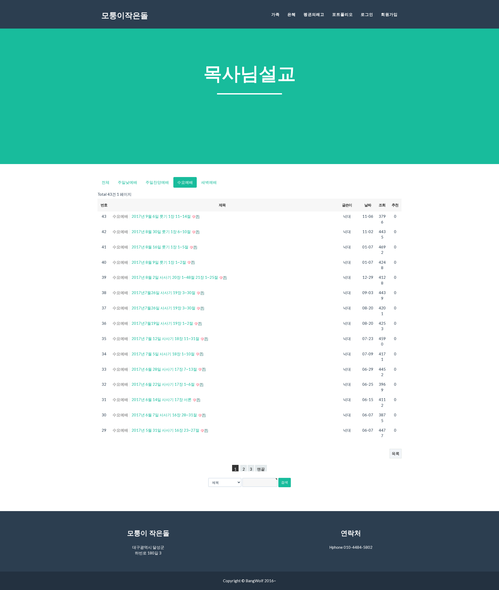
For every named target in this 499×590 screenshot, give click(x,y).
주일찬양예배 (157, 182)
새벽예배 (209, 182)
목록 (395, 453)
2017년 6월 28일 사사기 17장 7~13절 (165, 369)
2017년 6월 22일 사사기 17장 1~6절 (163, 384)
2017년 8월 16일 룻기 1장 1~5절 (160, 247)
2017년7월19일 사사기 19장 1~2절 (163, 323)
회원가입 (389, 14)
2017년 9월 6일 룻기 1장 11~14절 (162, 216)
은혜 (291, 14)
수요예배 (185, 182)
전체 (105, 182)
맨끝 (261, 469)
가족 (275, 14)
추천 (395, 205)
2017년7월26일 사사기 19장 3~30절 (164, 292)
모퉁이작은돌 (124, 15)
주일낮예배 (127, 182)
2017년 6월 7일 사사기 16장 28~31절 (165, 414)
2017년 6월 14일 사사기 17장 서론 (162, 399)
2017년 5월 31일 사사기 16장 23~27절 (166, 430)
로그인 (367, 14)
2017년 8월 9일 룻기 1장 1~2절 (159, 262)
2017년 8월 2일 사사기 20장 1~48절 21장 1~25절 (175, 277)
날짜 (367, 205)
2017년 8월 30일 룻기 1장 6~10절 (162, 231)
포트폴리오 (342, 14)
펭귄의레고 (314, 14)
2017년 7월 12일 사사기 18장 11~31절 (166, 338)
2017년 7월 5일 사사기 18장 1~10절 (163, 353)
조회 (382, 205)
